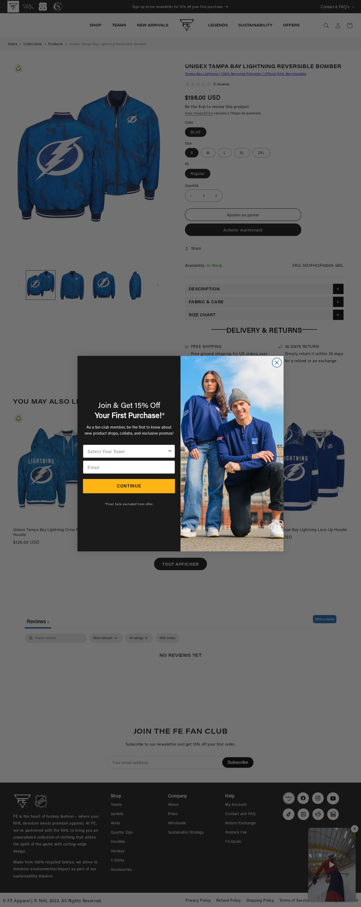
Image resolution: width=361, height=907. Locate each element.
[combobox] (127, 451)
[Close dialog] (276, 362)
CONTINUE (129, 486)
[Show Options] (170, 451)
